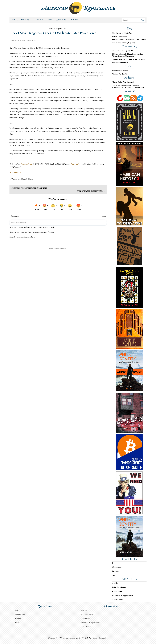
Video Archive (117, 599)
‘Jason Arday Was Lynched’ (123, 82)
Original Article (15, 172)
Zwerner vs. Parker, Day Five (123, 43)
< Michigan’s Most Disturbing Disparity (29, 188)
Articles (115, 583)
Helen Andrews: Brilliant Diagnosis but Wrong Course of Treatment (127, 55)
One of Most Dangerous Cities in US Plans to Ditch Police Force (52, 33)
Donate (74, 20)
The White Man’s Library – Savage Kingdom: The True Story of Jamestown (128, 86)
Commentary (129, 47)
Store (50, 20)
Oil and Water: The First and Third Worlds (129, 39)
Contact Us (61, 20)
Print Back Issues (119, 587)
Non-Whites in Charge (25, 179)
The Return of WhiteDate (122, 33)
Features (115, 571)
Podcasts (129, 78)
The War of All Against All (122, 51)
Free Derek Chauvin (120, 71)
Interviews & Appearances (122, 595)
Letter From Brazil (119, 36)
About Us (25, 20)
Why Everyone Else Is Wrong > (91, 191)
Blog (129, 29)
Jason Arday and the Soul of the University (129, 59)
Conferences (117, 591)
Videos (129, 67)
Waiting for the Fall (119, 74)
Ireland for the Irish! (120, 63)
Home (13, 20)
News (114, 563)
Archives (38, 20)
